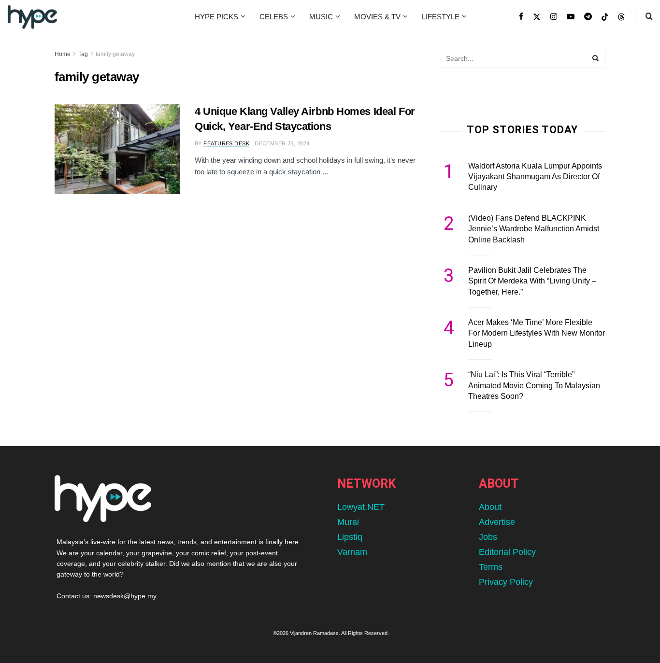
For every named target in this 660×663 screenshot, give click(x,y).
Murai (348, 522)
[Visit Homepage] (32, 17)
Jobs (488, 537)
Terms (490, 567)
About (490, 507)
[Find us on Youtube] (570, 16)
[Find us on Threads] (621, 17)
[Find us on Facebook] (521, 16)
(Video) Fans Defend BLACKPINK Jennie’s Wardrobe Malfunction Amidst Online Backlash (533, 229)
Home (63, 54)
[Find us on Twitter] (537, 16)
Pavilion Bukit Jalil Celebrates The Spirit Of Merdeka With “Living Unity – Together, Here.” (532, 281)
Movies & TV (377, 17)
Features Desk (226, 143)
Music (321, 17)
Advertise (497, 522)
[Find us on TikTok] (605, 17)
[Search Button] (649, 17)
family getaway (115, 54)
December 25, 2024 (282, 143)
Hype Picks (216, 17)
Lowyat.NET (361, 507)
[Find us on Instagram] (553, 16)
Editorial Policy (507, 552)
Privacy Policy (506, 582)
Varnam (352, 552)
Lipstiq (349, 537)
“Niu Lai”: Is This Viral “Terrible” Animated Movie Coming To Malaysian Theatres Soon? (534, 385)
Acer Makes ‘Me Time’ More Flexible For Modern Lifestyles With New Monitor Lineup (536, 333)
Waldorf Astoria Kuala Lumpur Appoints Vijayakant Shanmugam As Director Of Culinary (535, 177)
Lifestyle (440, 17)
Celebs (273, 17)
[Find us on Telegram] (588, 16)
